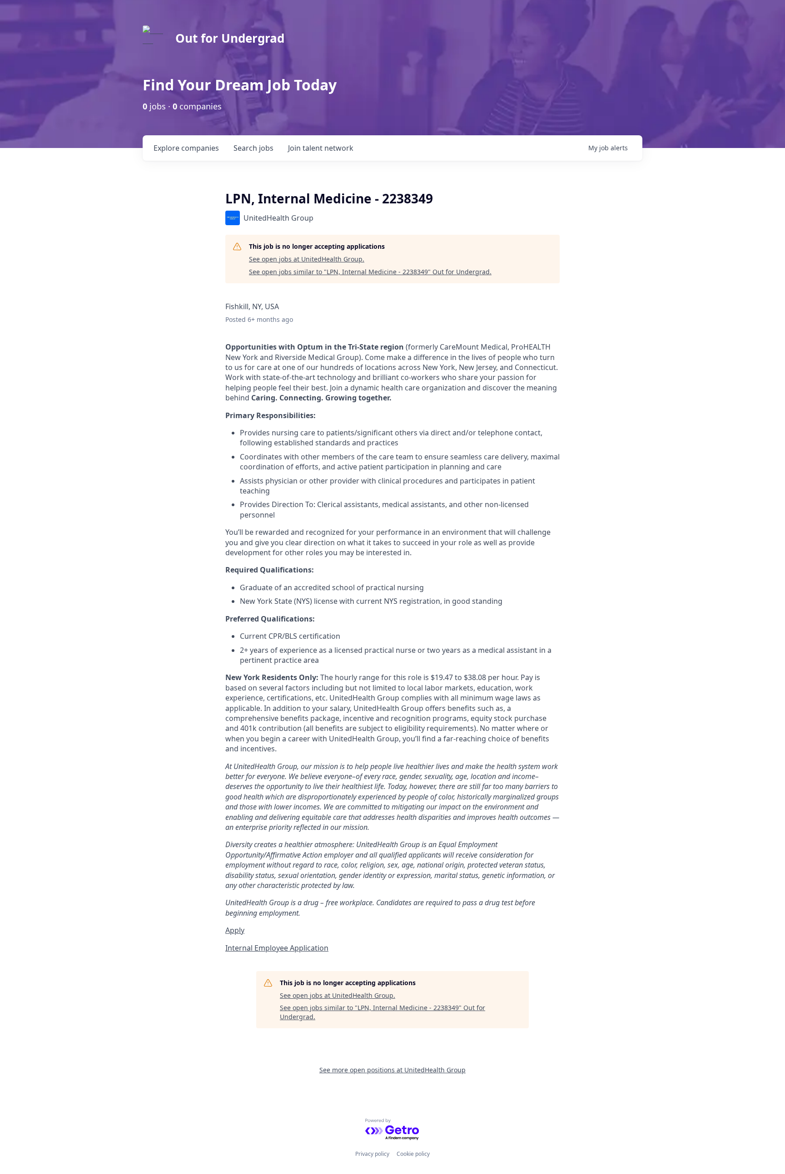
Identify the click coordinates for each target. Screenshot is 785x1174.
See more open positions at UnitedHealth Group (392, 1069)
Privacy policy (372, 1154)
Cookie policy (413, 1154)
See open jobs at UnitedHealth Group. (306, 259)
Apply (234, 930)
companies (186, 148)
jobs (253, 148)
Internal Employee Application (276, 948)
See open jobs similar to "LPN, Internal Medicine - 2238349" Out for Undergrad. (370, 271)
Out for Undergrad (229, 38)
